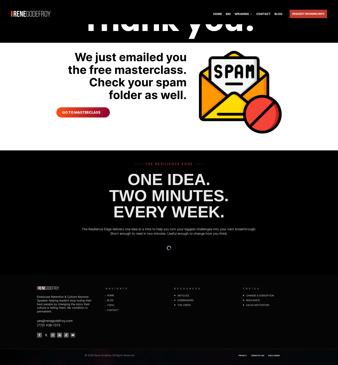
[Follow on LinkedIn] (59, 335)
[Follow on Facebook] (39, 335)
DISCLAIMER (274, 355)
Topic (110, 305)
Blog (278, 14)
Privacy (243, 355)
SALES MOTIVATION (257, 305)
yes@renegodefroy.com (55, 321)
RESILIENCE (253, 300)
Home (217, 14)
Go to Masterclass (81, 112)
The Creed (184, 305)
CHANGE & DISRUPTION (260, 295)
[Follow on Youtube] (72, 335)
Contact (263, 14)
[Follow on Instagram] (52, 335)
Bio (228, 14)
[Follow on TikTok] (66, 335)
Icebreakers (185, 300)
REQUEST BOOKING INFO (308, 13)
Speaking (242, 14)
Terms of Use (257, 355)
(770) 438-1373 (48, 325)
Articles (183, 295)
